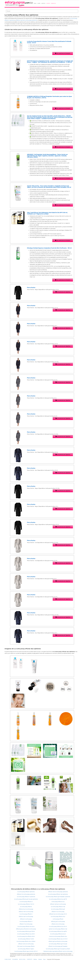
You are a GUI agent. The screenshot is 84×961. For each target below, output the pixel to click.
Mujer (38, 3)
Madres (48, 3)
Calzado (40, 959)
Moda (35, 3)
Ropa (44, 959)
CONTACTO (29, 959)
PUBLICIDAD (8, 959)
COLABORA (15, 959)
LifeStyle (43, 3)
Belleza (35, 959)
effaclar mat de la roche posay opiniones (26, 20)
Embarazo (53, 3)
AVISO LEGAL (22, 959)
